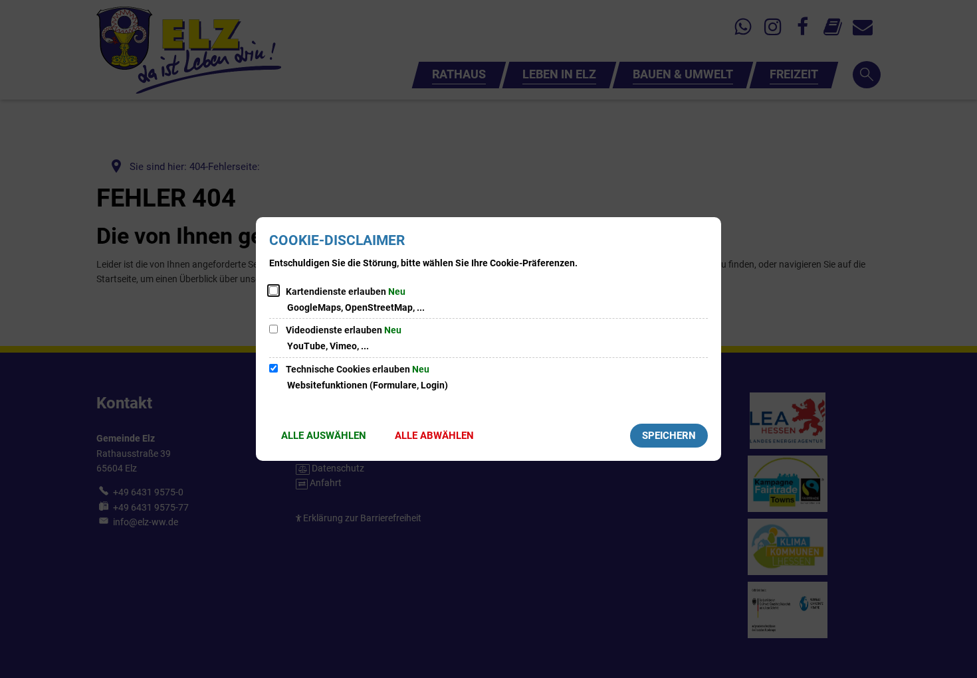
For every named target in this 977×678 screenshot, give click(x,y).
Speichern (669, 436)
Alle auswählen (323, 436)
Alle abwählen (434, 436)
